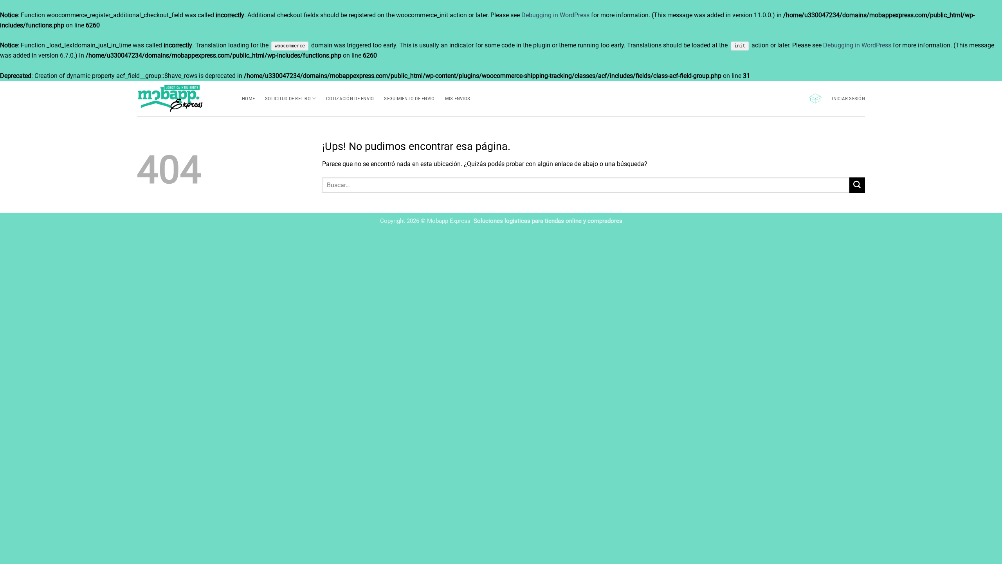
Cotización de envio (350, 98)
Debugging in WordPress (555, 15)
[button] (815, 98)
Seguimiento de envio (409, 98)
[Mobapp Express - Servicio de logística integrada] (183, 98)
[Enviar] (857, 185)
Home (248, 98)
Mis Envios (457, 98)
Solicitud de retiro (288, 98)
